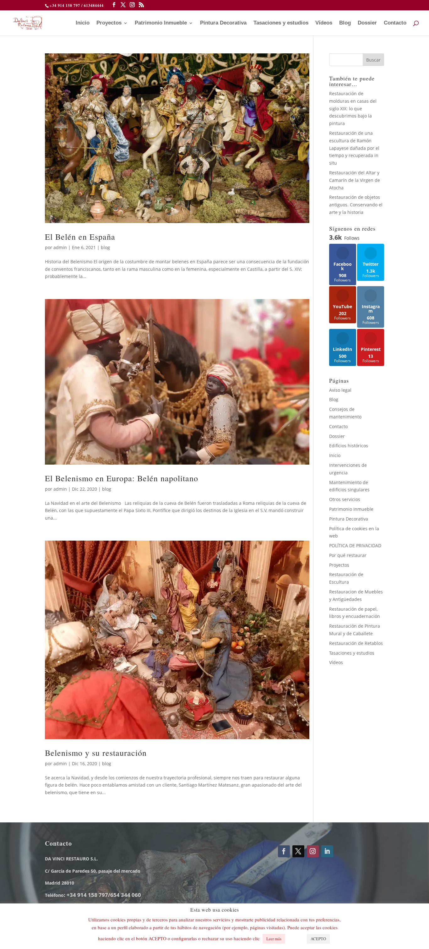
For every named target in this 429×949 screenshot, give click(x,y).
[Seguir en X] (298, 851)
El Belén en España (80, 236)
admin (60, 247)
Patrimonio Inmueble (161, 23)
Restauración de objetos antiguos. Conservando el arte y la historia (356, 204)
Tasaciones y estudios (280, 23)
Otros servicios (344, 499)
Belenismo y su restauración (96, 752)
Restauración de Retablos (356, 643)
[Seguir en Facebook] (284, 851)
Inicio (83, 23)
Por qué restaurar (348, 555)
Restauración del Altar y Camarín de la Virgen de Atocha (354, 180)
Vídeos (323, 23)
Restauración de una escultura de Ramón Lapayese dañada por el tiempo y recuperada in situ (354, 148)
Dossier (367, 23)
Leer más (273, 938)
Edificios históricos (348, 446)
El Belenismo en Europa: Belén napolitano (121, 478)
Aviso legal (340, 390)
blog (105, 247)
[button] (295, 936)
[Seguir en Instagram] (313, 851)
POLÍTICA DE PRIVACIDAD (355, 545)
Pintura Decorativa (223, 23)
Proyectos (109, 23)
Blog (345, 23)
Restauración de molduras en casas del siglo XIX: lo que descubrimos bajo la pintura (353, 108)
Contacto (395, 23)
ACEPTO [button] (318, 938)
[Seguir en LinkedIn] (327, 851)
